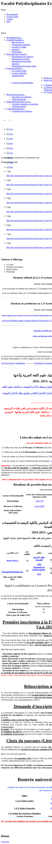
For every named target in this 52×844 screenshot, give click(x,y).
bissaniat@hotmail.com (12, 572)
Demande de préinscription (38, 568)
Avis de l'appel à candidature (13, 363)
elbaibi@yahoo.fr (12, 561)
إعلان (39, 564)
